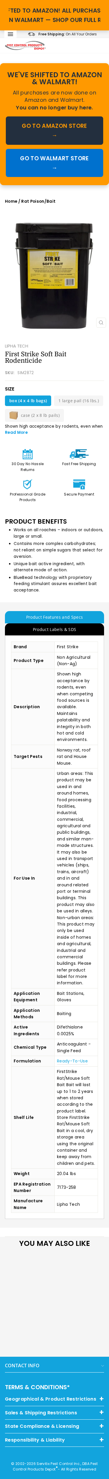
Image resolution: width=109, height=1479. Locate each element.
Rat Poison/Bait (38, 201)
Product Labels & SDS (54, 629)
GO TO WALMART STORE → (54, 162)
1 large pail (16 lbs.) (78, 400)
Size (9, 389)
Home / (13, 201)
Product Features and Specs (54, 617)
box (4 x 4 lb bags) (28, 400)
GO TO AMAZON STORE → (54, 130)
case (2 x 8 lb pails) (40, 415)
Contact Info (22, 1365)
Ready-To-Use (72, 1061)
